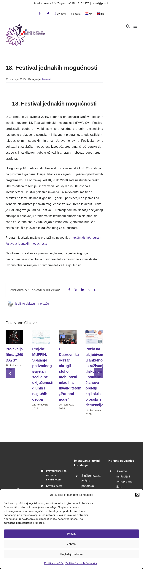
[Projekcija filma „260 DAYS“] (14, 331)
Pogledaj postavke (71, 554)
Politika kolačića (53, 563)
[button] (137, 495)
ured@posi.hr (101, 3)
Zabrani (71, 544)
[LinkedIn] (82, 290)
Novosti (46, 79)
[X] (76, 290)
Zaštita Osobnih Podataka (81, 563)
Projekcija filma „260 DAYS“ (14, 354)
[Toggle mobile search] (128, 26)
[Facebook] (69, 290)
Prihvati (71, 533)
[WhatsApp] (89, 290)
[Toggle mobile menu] (135, 26)
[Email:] (96, 290)
